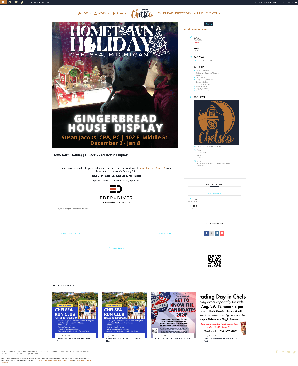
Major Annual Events (203, 84)
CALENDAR (165, 13)
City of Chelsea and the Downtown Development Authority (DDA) (53, 360)
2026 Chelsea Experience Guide (39, 2)
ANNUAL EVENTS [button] (205, 13)
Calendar (61, 351)
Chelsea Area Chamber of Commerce (208, 73)
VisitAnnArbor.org (40, 354)
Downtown (199, 75)
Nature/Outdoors (201, 86)
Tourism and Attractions (204, 91)
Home (3, 351)
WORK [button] (102, 13)
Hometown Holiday (202, 82)
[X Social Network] (211, 233)
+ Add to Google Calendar (70, 233)
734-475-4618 (201, 152)
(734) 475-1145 (278, 2)
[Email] (222, 233)
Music (46, 351)
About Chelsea (32, 351)
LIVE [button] (85, 13)
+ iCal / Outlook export (163, 233)
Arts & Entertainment (203, 70)
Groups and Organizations (204, 79)
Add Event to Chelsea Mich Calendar (77, 351)
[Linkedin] (217, 233)
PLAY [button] (120, 13)
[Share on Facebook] (206, 233)
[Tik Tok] (22, 2)
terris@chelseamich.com (205, 158)
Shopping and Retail (202, 88)
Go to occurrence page (214, 193)
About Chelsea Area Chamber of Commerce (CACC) (17, 354)
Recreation (53, 351)
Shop (40, 351)
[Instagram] (10, 2)
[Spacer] (26, 2)
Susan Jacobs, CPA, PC (152, 168)
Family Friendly (201, 77)
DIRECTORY (183, 13)
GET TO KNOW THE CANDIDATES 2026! (173, 338)
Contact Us (289, 2)
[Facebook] (3, 2)
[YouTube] (16, 2)
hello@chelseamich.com (263, 2)
